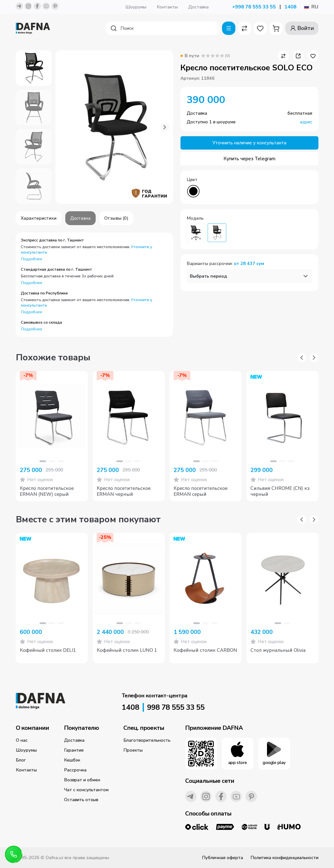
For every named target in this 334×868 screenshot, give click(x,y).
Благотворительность (146, 740)
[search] (163, 28)
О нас (22, 740)
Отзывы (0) (116, 218)
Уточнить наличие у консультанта (249, 143)
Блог (21, 760)
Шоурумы (135, 7)
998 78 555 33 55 (175, 707)
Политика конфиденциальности (284, 858)
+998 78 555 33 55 (254, 6)
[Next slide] (164, 127)
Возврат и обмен (82, 780)
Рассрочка (75, 770)
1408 (290, 6)
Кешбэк (72, 760)
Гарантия (74, 750)
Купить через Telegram (249, 159)
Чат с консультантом (86, 790)
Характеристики (39, 218)
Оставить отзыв (81, 800)
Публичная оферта (222, 858)
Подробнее (31, 259)
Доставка (198, 7)
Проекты (133, 750)
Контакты (167, 7)
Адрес (306, 122)
